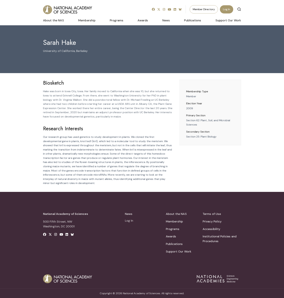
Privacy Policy (212, 221)
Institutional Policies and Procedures (220, 238)
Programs (116, 20)
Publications (192, 20)
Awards (143, 20)
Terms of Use (212, 214)
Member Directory (204, 9)
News (166, 20)
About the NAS (53, 20)
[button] (239, 9)
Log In (226, 9)
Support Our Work (228, 20)
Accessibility (211, 229)
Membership (86, 20)
